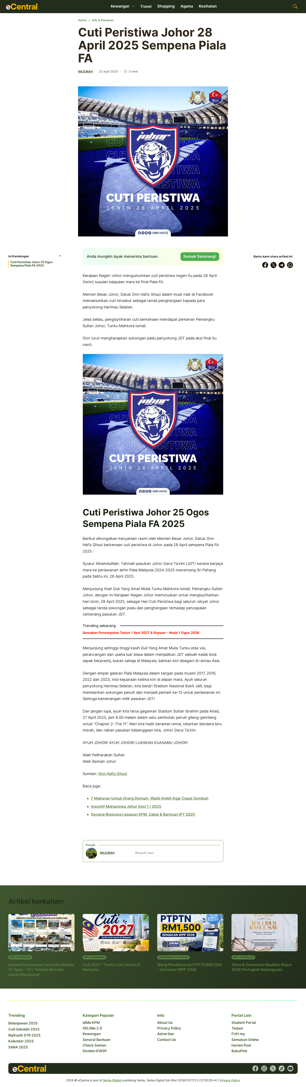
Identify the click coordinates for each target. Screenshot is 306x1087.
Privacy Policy (169, 1028)
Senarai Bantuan (96, 1040)
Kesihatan (208, 6)
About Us (165, 1022)
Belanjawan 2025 (23, 1023)
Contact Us (166, 1040)
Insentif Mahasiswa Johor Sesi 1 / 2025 (126, 806)
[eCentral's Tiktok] (281, 1068)
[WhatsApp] (290, 265)
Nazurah (85, 71)
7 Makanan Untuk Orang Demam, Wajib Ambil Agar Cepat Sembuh (149, 798)
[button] (35, 257)
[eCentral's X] (273, 1068)
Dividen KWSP (95, 1051)
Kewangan (92, 1034)
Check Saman (94, 1045)
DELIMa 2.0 (92, 1028)
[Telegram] (282, 265)
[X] (273, 265)
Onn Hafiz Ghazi (112, 774)
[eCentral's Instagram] (264, 1068)
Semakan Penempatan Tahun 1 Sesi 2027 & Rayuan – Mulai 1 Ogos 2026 (141, 633)
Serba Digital (112, 1080)
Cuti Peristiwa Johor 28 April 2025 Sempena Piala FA (152, 45)
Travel (146, 6)
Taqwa (237, 1028)
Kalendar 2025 (21, 1041)
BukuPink (239, 1051)
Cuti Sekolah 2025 (24, 1029)
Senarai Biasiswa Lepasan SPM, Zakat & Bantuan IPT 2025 (143, 814)
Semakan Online (245, 1040)
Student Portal (243, 1022)
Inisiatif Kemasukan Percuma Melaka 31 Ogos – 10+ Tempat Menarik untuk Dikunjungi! (41, 970)
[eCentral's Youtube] (290, 1068)
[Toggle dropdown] (133, 6)
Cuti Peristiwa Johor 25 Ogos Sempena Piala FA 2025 (31, 263)
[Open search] (295, 6)
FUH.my (238, 1034)
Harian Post (241, 1045)
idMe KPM (91, 1022)
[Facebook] (265, 265)
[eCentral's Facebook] (255, 1068)
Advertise (165, 1034)
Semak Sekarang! (199, 256)
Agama (186, 6)
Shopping (166, 6)
